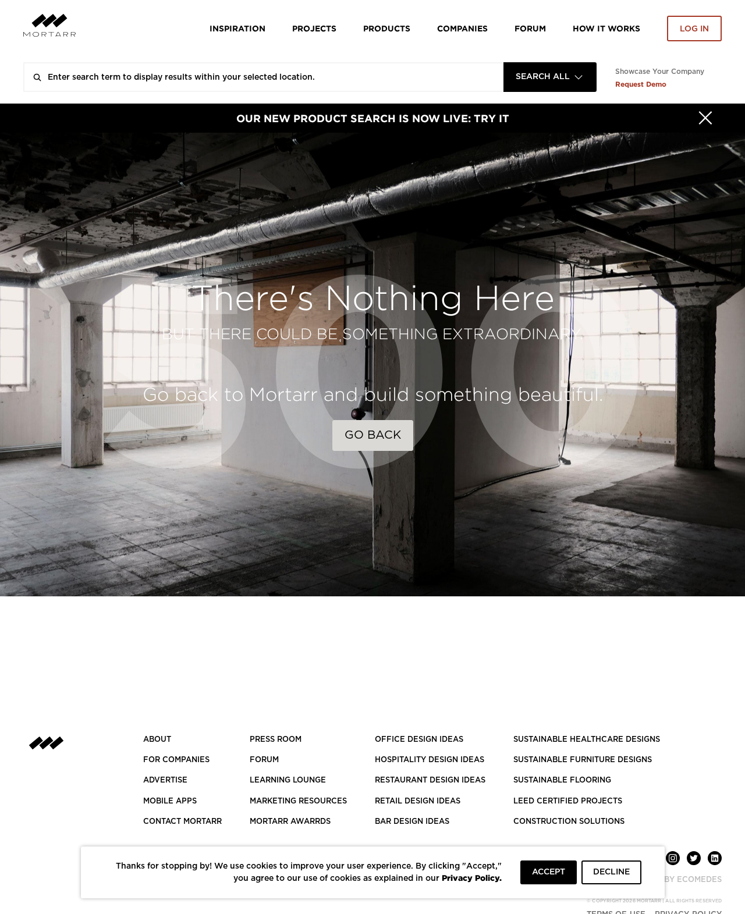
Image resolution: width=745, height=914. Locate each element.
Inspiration (237, 28)
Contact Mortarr (182, 822)
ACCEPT (548, 872)
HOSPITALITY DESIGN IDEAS (429, 760)
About (157, 740)
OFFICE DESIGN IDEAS (419, 740)
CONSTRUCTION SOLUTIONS (569, 822)
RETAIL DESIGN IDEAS (417, 801)
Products (386, 28)
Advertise (165, 780)
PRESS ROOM (275, 740)
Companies (462, 28)
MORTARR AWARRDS (290, 822)
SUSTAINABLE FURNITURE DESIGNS (582, 760)
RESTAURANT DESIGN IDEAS (430, 780)
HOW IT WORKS (606, 28)
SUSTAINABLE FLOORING (562, 780)
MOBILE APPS (170, 801)
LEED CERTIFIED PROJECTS (567, 801)
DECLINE (611, 872)
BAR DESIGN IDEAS (412, 822)
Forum (530, 28)
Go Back (373, 435)
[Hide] (705, 118)
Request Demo (640, 84)
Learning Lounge (288, 780)
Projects (314, 28)
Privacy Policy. (472, 877)
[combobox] (550, 77)
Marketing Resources (298, 801)
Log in (694, 29)
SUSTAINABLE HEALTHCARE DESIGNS (586, 740)
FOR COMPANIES (176, 760)
